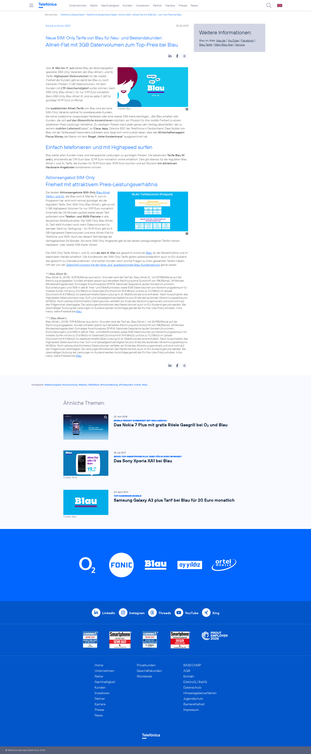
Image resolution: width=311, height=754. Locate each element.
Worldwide (144, 676)
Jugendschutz (193, 698)
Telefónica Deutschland (72, 14)
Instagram (137, 613)
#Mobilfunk (93, 385)
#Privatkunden (126, 385)
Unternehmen (78, 5)
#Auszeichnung (70, 385)
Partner (157, 5)
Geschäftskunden (149, 671)
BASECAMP (192, 665)
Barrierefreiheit (194, 704)
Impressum (191, 710)
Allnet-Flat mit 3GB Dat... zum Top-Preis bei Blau (157, 14)
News (194, 5)
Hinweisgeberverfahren (200, 693)
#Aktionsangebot (53, 385)
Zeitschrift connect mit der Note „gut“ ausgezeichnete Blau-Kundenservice (113, 265)
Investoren (142, 5)
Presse (183, 5)
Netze (94, 5)
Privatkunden (146, 665)
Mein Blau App (224, 44)
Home (99, 665)
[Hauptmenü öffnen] (31, 5)
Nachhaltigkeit (110, 5)
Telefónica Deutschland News (101, 14)
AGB (186, 671)
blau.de (221, 40)
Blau (149, 253)
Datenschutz (192, 687)
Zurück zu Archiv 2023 (58, 25)
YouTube (233, 40)
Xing (215, 613)
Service (240, 44)
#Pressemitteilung (109, 385)
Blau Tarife (205, 44)
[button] (170, 56)
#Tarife (137, 385)
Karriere (170, 5)
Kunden (127, 5)
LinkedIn (108, 613)
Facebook (247, 40)
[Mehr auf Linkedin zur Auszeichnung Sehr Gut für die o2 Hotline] (150, 639)
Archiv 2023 (125, 14)
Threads (165, 613)
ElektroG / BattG (195, 682)
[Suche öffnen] (268, 5)
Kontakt (188, 676)
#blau (145, 385)
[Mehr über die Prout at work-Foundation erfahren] (214, 639)
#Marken (83, 385)
